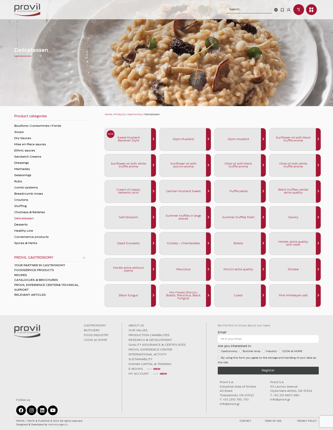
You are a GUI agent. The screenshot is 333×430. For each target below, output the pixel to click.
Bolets (238, 243)
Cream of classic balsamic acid (128, 191)
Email (222, 332)
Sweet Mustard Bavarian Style (128, 139)
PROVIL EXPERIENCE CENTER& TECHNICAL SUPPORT (46, 287)
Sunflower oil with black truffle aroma (293, 139)
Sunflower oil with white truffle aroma (128, 165)
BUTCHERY (92, 330)
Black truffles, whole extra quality (293, 191)
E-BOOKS (136, 369)
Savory (293, 217)
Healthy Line (23, 231)
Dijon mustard (238, 139)
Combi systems (26, 187)
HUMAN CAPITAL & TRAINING (150, 364)
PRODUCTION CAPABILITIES (149, 335)
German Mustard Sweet (183, 191)
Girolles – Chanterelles (183, 243)
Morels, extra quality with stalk (293, 243)
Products (119, 114)
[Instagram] (31, 410)
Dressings (21, 163)
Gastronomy (134, 114)
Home (108, 114)
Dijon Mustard (183, 139)
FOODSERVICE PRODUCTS (34, 270)
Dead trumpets (128, 243)
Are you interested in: (234, 346)
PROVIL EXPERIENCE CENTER (150, 349)
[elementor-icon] (282, 10)
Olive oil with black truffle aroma (238, 165)
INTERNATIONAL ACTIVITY (148, 354)
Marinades (22, 169)
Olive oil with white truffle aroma (293, 165)
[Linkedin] (42, 410)
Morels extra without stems (128, 269)
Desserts (21, 224)
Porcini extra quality (238, 269)
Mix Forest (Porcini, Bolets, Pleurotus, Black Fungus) (183, 295)
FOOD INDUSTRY (96, 335)
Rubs (18, 181)
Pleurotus (183, 269)
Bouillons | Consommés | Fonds (37, 126)
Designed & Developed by (42, 425)
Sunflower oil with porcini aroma (183, 165)
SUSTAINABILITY (140, 359)
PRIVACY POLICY (307, 421)
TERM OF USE (273, 421)
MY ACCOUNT (139, 374)
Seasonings (22, 175)
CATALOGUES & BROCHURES (36, 280)
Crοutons (21, 200)
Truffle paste (238, 191)
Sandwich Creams (27, 156)
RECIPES (20, 275)
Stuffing (20, 206)
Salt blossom (128, 217)
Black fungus (128, 295)
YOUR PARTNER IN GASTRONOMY (39, 265)
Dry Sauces (22, 138)
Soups (19, 132)
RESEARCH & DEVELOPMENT (150, 340)
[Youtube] (53, 410)
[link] (297, 9)
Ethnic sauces (24, 150)
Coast (238, 295)
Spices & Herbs (25, 243)
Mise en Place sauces (30, 144)
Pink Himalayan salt (293, 295)
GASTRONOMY (95, 325)
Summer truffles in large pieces (183, 217)
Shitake (293, 269)
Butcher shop (252, 351)
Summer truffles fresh (238, 217)
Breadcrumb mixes (28, 194)
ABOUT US (136, 325)
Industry (271, 351)
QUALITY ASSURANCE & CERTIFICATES (157, 345)
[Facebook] (21, 410)
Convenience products (31, 237)
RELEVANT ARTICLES (30, 295)
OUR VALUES (138, 330)
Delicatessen (24, 218)
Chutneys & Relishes (29, 212)
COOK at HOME (95, 340)
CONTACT (245, 421)
